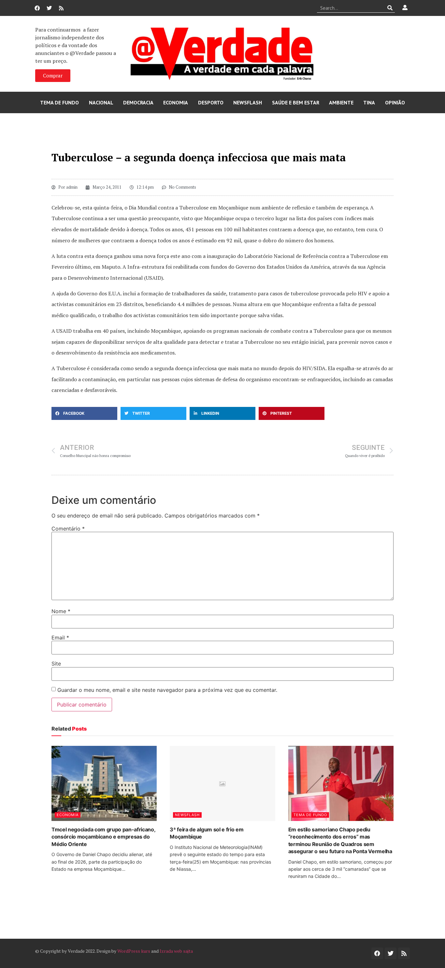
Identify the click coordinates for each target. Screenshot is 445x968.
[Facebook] (37, 8)
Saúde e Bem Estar (295, 102)
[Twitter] (49, 8)
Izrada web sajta (176, 951)
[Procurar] (390, 7)
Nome (60, 611)
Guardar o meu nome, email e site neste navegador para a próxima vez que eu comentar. (167, 689)
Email (60, 637)
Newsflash (247, 102)
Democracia (138, 102)
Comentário (68, 528)
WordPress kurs (133, 951)
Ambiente (341, 102)
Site (56, 663)
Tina (369, 102)
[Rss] (61, 8)
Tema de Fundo (59, 102)
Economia (175, 102)
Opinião (395, 102)
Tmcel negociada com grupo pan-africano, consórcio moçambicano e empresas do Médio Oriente (103, 836)
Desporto (210, 102)
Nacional (101, 102)
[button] (84, 413)
